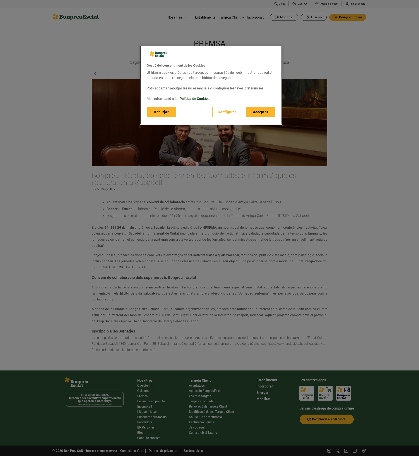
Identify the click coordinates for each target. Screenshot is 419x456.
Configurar (227, 112)
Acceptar (260, 112)
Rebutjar (161, 112)
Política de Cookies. (195, 98)
